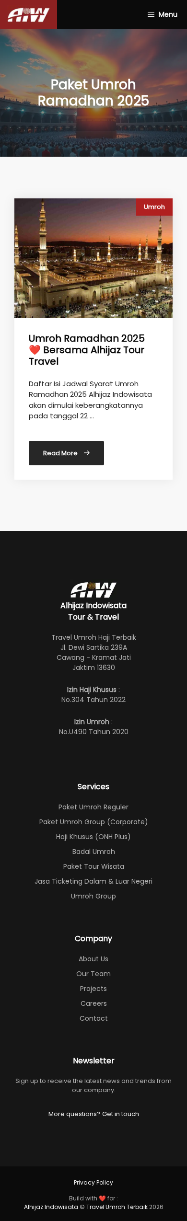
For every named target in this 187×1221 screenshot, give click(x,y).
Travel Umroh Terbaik (117, 1207)
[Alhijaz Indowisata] (28, 14)
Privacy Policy (93, 1182)
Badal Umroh (93, 851)
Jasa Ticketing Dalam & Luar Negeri (93, 881)
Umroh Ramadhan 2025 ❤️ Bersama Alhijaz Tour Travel (87, 350)
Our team (93, 974)
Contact (94, 1018)
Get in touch (120, 1113)
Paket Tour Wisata (93, 866)
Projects (93, 988)
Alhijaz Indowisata (51, 1207)
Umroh (154, 206)
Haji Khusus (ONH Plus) (93, 836)
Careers (94, 1003)
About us (93, 959)
